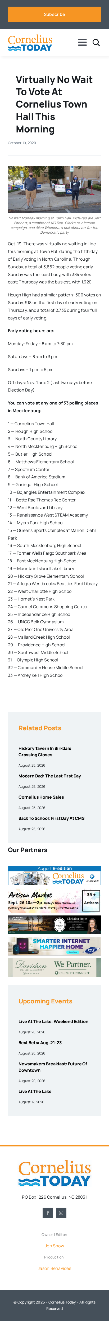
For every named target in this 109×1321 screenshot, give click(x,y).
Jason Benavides (54, 1268)
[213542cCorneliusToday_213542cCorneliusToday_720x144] (54, 939)
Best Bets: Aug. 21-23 (40, 1043)
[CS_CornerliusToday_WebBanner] (54, 917)
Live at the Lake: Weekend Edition (53, 1021)
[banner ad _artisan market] (54, 890)
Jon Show (54, 1246)
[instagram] (61, 1213)
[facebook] (48, 1213)
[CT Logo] (30, 36)
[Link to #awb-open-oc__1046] (96, 42)
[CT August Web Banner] (54, 868)
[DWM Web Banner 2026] (54, 960)
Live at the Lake (35, 1091)
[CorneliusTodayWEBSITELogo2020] (54, 1162)
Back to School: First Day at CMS (52, 818)
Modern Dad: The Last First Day (50, 776)
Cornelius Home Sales (41, 797)
